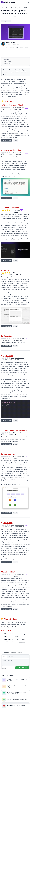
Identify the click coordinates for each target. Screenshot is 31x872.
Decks (6, 270)
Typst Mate (8, 355)
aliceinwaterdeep (19, 526)
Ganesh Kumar (7, 17)
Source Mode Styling (12, 150)
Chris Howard (18, 154)
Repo (16, 140)
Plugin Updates (8, 63)
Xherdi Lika (18, 274)
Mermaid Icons (9, 454)
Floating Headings (11, 207)
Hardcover (7, 522)
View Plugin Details (7, 140)
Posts (7, 8)
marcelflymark (18, 109)
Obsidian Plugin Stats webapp (9, 627)
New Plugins (7, 61)
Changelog (24, 634)
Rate (26, 107)
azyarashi (17, 359)
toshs (16, 458)
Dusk (16, 576)
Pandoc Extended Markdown (15, 430)
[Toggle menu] (28, 2)
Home (3, 8)
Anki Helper (10, 572)
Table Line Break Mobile (13, 105)
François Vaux (18, 340)
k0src (16, 212)
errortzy (17, 434)
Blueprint (7, 336)
